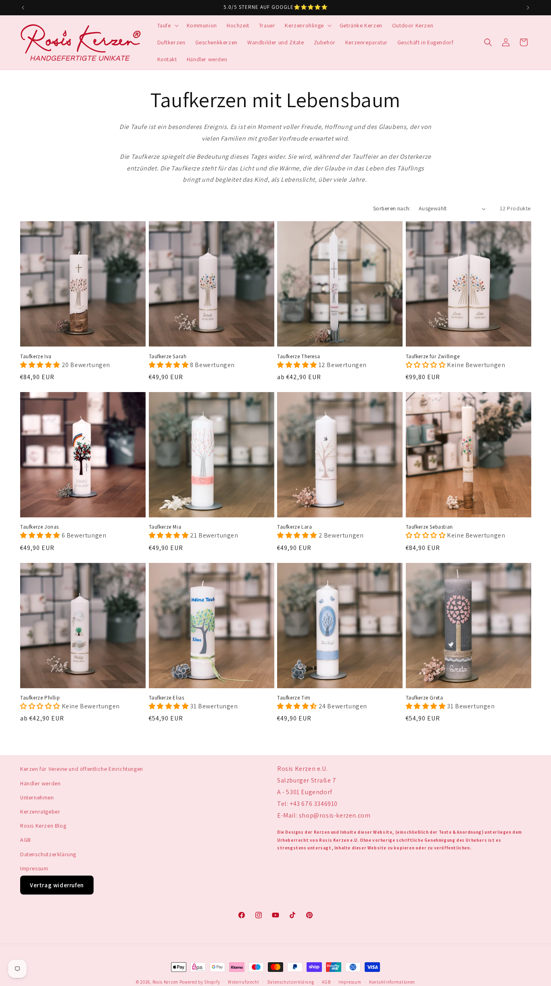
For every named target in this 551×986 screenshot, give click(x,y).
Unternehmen (37, 797)
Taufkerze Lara (294, 527)
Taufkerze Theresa (298, 356)
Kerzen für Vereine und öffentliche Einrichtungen (81, 768)
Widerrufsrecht (243, 981)
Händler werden (40, 783)
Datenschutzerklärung (48, 853)
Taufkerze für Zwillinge (433, 356)
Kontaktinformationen (392, 981)
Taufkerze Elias (166, 698)
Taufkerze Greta (424, 698)
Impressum (34, 868)
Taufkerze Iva (36, 356)
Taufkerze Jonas (39, 527)
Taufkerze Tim (294, 698)
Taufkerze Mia (165, 527)
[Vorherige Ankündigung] (23, 7)
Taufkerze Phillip (40, 698)
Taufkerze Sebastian (429, 527)
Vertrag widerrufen (57, 885)
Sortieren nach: (392, 208)
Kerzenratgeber (40, 811)
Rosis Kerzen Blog (43, 825)
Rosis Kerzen (165, 982)
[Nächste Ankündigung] (528, 7)
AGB (25, 839)
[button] (167, 25)
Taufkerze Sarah (168, 356)
